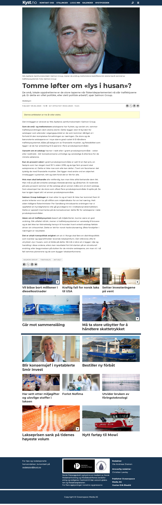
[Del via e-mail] (138, 106)
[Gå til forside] (30, 3)
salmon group (30, 260)
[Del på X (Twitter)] (130, 106)
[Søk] (132, 3)
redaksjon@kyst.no (31, 467)
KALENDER (87, 3)
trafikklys (45, 260)
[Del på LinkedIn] (134, 106)
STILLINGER (62, 3)
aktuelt (57, 260)
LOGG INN (75, 3)
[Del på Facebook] (127, 106)
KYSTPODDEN (102, 3)
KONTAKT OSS (47, 3)
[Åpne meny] (138, 3)
